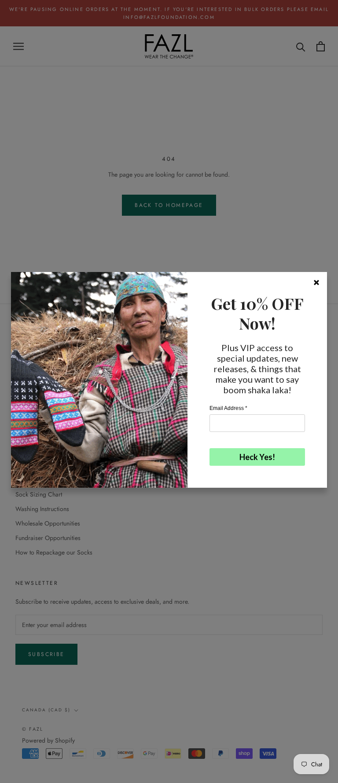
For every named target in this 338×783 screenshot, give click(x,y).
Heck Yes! (257, 457)
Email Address (228, 408)
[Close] (316, 282)
